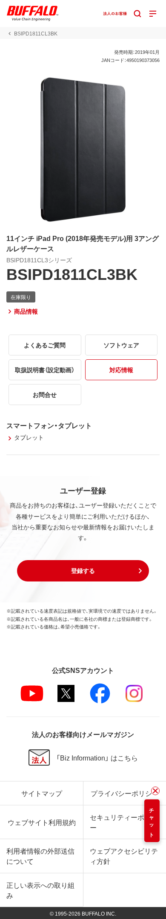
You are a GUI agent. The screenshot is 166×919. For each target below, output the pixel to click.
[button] (83, 570)
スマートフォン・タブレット (49, 425)
